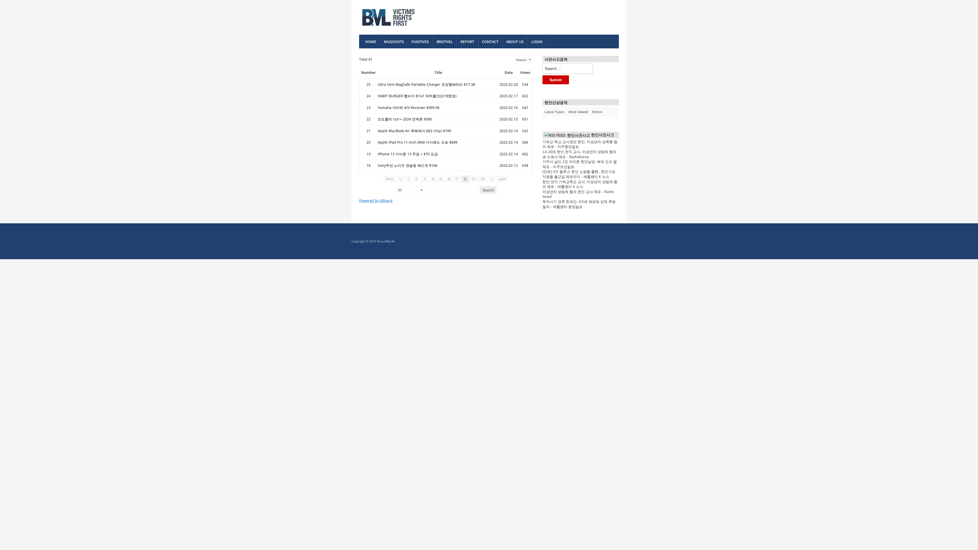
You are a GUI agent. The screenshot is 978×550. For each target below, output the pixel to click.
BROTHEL (445, 41)
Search (488, 190)
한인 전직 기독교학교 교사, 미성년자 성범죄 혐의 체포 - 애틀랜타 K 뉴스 (579, 184)
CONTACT (490, 41)
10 (483, 178)
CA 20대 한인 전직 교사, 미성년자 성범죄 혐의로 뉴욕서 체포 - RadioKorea (579, 154)
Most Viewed (578, 111)
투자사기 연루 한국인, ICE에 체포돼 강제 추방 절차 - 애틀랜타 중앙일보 (579, 204)
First (389, 178)
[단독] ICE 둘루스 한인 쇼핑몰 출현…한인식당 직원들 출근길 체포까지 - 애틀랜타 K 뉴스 (578, 174)
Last (502, 178)
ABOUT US (515, 41)
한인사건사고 (602, 134)
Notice (597, 111)
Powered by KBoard (375, 200)
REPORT (467, 41)
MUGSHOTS (394, 41)
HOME (370, 41)
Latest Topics (554, 111)
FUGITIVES (420, 41)
